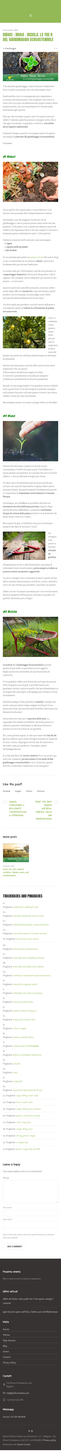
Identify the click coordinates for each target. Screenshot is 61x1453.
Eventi (6, 1351)
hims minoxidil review (23, 1002)
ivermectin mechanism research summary (32, 975)
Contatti (6, 1357)
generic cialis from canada (28, 1115)
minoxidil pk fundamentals (25, 949)
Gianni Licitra (23, 1444)
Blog (5, 1346)
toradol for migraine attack (25, 984)
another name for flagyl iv (25, 1010)
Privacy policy (49, 1440)
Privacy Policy (9, 1362)
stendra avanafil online (23, 1037)
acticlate (16, 1063)
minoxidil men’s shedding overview (28, 957)
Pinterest (40, 791)
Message (6, 1177)
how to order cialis (24, 1102)
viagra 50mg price (24, 1129)
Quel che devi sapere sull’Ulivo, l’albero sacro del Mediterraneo (43, 810)
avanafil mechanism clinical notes (28, 915)
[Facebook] (29, 1431)
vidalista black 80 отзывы (26, 1046)
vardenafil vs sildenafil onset (25, 907)
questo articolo (37, 257)
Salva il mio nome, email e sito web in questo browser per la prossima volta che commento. (28, 1236)
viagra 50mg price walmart (28, 1109)
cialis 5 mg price (23, 1122)
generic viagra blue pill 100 (27, 1149)
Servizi (6, 1329)
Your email (7, 1219)
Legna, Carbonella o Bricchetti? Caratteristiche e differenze (17, 808)
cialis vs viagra (19, 1028)
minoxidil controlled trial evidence (28, 966)
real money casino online (27, 938)
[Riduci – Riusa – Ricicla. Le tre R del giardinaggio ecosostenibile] (30, 66)
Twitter (29, 791)
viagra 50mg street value (27, 1095)
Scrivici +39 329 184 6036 (14, 1416)
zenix (15, 1072)
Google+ (18, 791)
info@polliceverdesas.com (17, 1393)
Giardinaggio (10, 48)
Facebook (6, 791)
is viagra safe (22, 1142)
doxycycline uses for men (24, 1019)
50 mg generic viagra (25, 1135)
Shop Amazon (9, 1340)
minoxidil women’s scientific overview (30, 933)
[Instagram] (31, 1431)
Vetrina (6, 1334)
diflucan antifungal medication (27, 1054)
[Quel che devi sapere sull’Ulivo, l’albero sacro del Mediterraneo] (16, 852)
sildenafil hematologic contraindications (31, 924)
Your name (7, 1207)
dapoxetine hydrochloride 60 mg (27, 1090)
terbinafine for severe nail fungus (27, 993)
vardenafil (17, 1081)
